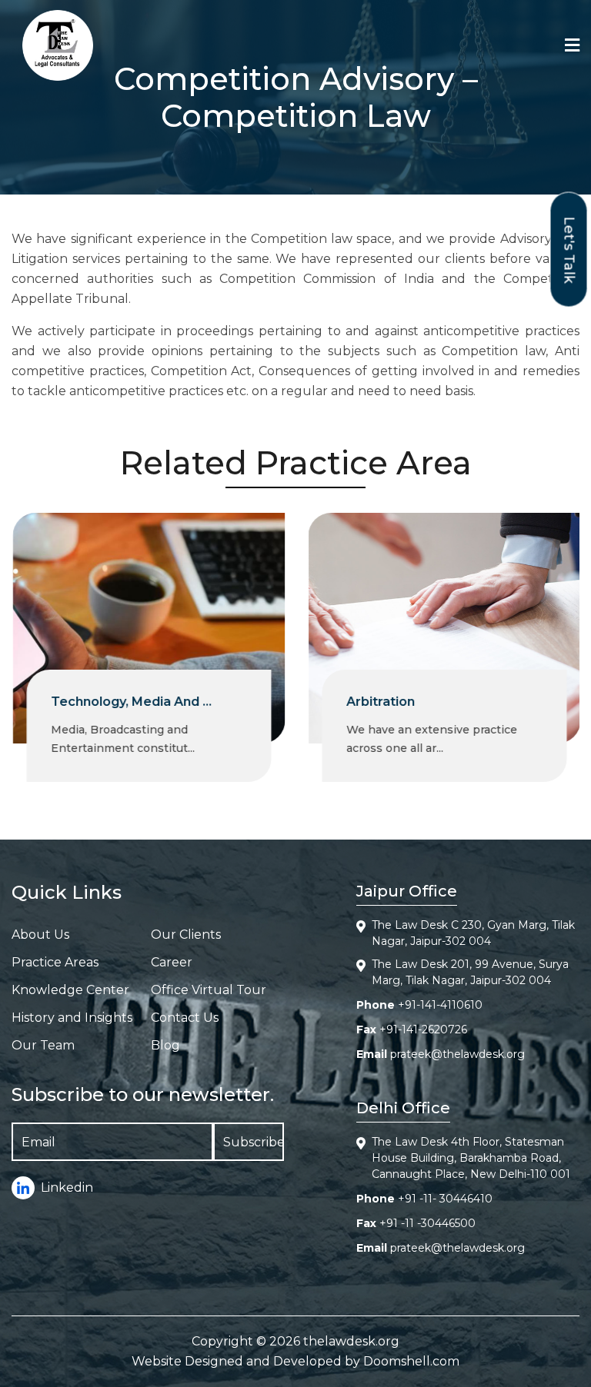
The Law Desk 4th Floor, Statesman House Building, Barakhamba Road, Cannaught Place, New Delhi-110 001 (471, 1158)
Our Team (43, 1045)
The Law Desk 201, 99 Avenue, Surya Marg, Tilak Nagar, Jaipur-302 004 (470, 972)
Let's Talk (569, 249)
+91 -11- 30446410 (445, 1199)
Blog (165, 1045)
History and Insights (72, 1017)
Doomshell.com (411, 1361)
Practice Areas (55, 962)
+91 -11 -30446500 (427, 1223)
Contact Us (185, 1017)
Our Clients (186, 934)
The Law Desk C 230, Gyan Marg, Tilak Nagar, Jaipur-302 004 (473, 933)
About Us (40, 934)
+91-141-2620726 (423, 1029)
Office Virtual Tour (208, 990)
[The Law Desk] (58, 45)
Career (171, 962)
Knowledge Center (70, 990)
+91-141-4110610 (440, 1005)
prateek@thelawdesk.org (457, 1054)
